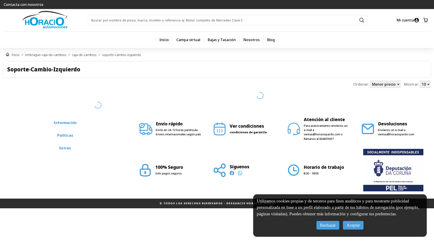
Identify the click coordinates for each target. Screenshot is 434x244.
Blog (271, 39)
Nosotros (251, 39)
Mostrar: (412, 84)
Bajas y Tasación (222, 39)
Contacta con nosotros (23, 4)
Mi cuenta (405, 20)
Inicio (164, 39)
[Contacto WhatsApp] (240, 156)
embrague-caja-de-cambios (45, 55)
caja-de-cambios (84, 55)
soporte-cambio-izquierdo (121, 55)
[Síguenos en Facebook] (232, 156)
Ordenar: (361, 84)
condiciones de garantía (248, 115)
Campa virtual (188, 39)
